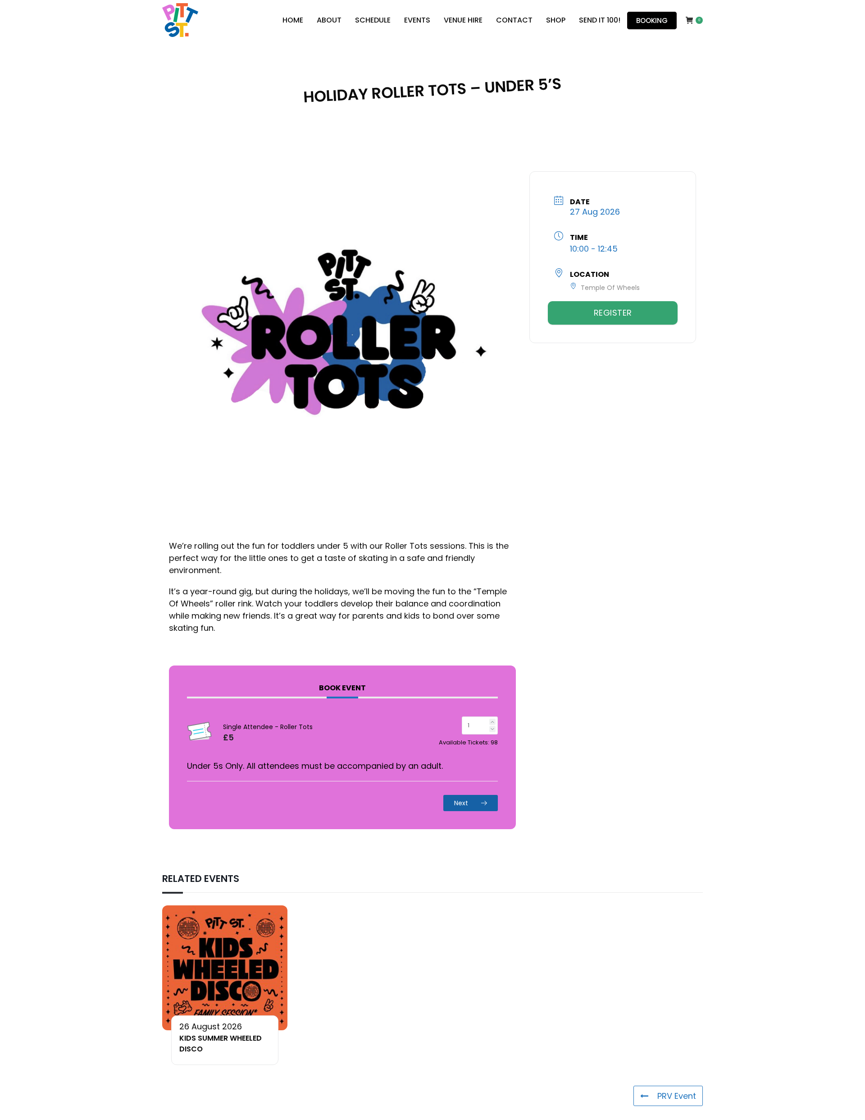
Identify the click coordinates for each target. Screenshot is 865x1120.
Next (462, 803)
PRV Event (676, 1096)
